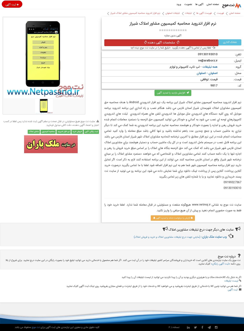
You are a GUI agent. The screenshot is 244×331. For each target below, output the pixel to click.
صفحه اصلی (212, 4)
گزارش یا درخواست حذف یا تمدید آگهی (172, 218)
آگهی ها (199, 4)
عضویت (188, 4)
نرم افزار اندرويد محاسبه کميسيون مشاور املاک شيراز (135, 13)
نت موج (36, 327)
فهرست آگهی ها (204, 13)
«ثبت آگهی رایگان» (220, 264)
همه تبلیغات (210, 67)
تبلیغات (188, 13)
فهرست (220, 13)
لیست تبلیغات (231, 281)
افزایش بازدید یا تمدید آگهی (172, 93)
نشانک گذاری (230, 42)
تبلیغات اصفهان (172, 13)
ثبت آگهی (11, 5)
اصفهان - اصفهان (207, 73)
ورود (178, 4)
